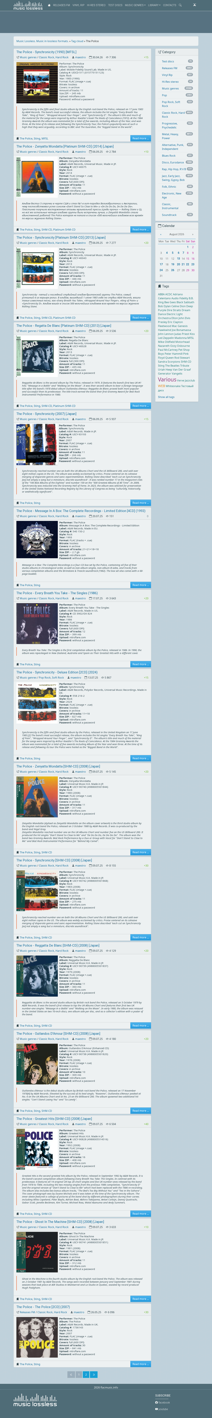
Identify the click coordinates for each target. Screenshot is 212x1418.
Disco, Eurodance (173, 162)
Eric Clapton (175, 322)
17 (161, 264)
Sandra (162, 361)
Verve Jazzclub (186, 380)
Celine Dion (178, 306)
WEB (161, 386)
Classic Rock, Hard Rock (54, 57)
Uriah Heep (165, 369)
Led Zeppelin (166, 338)
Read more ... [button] (140, 138)
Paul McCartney (168, 350)
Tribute (184, 365)
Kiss (192, 334)
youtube (163, 1409)
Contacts (169, 5)
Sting (37, 138)
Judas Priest (181, 334)
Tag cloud (77, 41)
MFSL (45, 138)
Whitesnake (173, 386)
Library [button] (153, 5)
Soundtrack (169, 215)
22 (187, 264)
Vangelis (177, 373)
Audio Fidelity (179, 298)
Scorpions (174, 361)
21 (183, 264)
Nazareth (164, 346)
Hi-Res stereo (96, 5)
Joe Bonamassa (181, 330)
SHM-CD (47, 229)
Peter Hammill (174, 354)
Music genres (28, 57)
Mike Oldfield (166, 342)
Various (167, 379)
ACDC (168, 294)
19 (172, 264)
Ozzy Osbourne (180, 346)
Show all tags (166, 397)
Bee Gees (170, 302)
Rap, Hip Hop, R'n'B (174, 169)
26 (172, 270)
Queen (169, 357)
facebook (164, 1402)
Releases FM (61, 5)
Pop (164, 95)
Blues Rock (169, 155)
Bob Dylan (164, 306)
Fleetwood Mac (167, 326)
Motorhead (182, 342)
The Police (26, 138)
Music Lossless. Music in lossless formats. (42, 41)
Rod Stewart (182, 357)
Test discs (115, 5)
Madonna (181, 338)
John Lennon (166, 334)
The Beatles (172, 365)
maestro (80, 57)
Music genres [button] (134, 5)
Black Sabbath (185, 302)
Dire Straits (174, 310)
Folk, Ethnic (169, 186)
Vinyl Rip (78, 5)
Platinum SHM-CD (64, 229)
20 (178, 264)
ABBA (161, 294)
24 (161, 270)
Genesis (183, 326)
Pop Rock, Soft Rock (51, 677)
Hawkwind (164, 330)
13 (178, 258)
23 (192, 264)
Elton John (177, 318)
